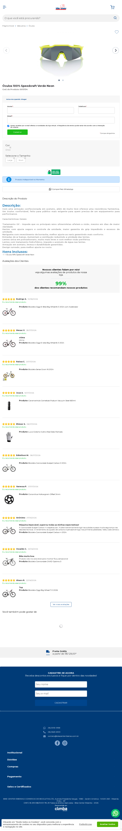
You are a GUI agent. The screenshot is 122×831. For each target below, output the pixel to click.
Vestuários (21, 26)
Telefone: (82, 106)
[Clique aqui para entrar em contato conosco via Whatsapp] (115, 813)
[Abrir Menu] (4, 7)
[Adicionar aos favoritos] (117, 32)
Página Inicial (8, 26)
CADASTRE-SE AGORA (61, 672)
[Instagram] (64, 745)
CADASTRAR (61, 703)
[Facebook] (57, 745)
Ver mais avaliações (61, 604)
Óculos (32, 26)
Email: (10, 116)
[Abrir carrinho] (114, 7)
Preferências (85, 824)
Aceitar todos (107, 824)
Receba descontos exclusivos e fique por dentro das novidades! (61, 675)
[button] (59, 80)
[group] (60, 652)
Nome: (10, 106)
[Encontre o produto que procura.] (115, 18)
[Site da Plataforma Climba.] (61, 808)
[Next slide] (115, 50)
